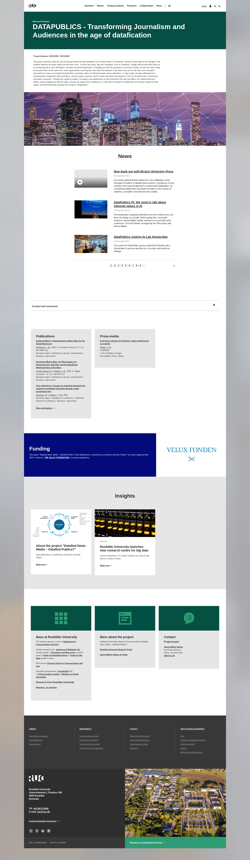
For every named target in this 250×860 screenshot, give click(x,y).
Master (100, 5)
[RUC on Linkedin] (43, 831)
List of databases (35, 740)
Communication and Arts (89, 736)
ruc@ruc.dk (43, 812)
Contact (134, 729)
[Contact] (219, 7)
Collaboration (146, 5)
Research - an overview (46, 687)
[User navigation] (210, 6)
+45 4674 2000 (40, 808)
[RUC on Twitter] (31, 831)
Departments (85, 729)
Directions (134, 748)
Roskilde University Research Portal (116, 650)
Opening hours (35, 744)
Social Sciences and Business (91, 748)
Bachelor (89, 5)
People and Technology (88, 740)
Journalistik (63, 671)
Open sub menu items (169, 6)
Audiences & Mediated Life (68, 650)
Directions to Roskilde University (193, 740)
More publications (44, 408)
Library (32, 729)
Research (132, 5)
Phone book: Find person (140, 736)
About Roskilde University (192, 729)
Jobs (182, 736)
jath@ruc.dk (169, 656)
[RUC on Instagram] (49, 831)
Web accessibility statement (191, 752)
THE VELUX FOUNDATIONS (57, 458)
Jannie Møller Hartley (173, 647)
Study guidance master (139, 744)
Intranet (183, 748)
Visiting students (115, 5)
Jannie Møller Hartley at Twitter (114, 655)
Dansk (204, 6)
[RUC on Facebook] (37, 831)
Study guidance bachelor (140, 740)
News (159, 5)
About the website (187, 744)
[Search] (215, 6)
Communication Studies (48, 674)
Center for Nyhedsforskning (55, 655)
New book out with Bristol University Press (143, 171)
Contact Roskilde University (43, 821)
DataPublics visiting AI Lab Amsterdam (141, 236)
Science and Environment (89, 744)
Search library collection (38, 736)
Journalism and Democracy (63, 652)
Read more (45, 564)
